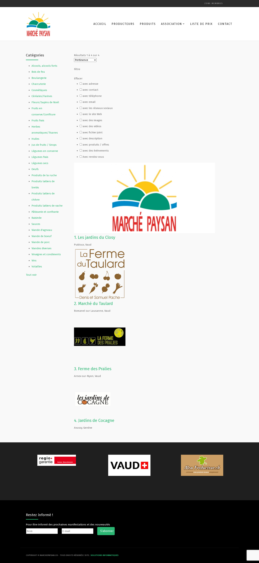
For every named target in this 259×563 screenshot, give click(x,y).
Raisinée (37, 217)
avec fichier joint (93, 132)
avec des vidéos (92, 126)
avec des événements (96, 150)
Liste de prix (201, 24)
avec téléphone (92, 96)
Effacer (78, 78)
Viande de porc (41, 242)
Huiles (35, 138)
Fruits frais (38, 120)
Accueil (99, 24)
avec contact (90, 89)
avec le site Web (92, 114)
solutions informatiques (104, 555)
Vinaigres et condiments (46, 254)
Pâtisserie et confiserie (45, 211)
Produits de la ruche (44, 175)
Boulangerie (39, 78)
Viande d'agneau (42, 230)
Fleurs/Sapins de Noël (45, 102)
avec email (89, 102)
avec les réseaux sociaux (98, 108)
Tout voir (31, 274)
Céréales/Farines (42, 96)
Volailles (37, 266)
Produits (148, 24)
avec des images (92, 120)
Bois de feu (38, 71)
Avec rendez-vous (93, 156)
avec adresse (90, 83)
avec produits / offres (96, 144)
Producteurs (123, 24)
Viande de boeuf (41, 236)
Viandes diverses (41, 248)
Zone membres (213, 3)
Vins (34, 260)
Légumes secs (40, 163)
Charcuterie (39, 84)
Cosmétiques (39, 90)
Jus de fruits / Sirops (44, 144)
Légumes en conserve (45, 151)
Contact (225, 24)
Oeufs (35, 169)
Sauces (36, 224)
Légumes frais (40, 157)
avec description (92, 138)
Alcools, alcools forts (44, 65)
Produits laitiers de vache (47, 205)
